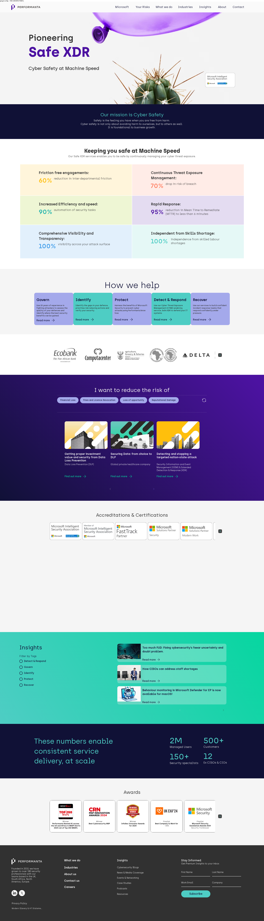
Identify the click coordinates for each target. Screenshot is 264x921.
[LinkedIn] (14, 893)
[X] (22, 893)
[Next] (154, 489)
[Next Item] (220, 355)
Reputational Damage (164, 400)
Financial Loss (67, 400)
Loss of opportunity (133, 400)
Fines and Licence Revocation (99, 400)
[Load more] (204, 400)
